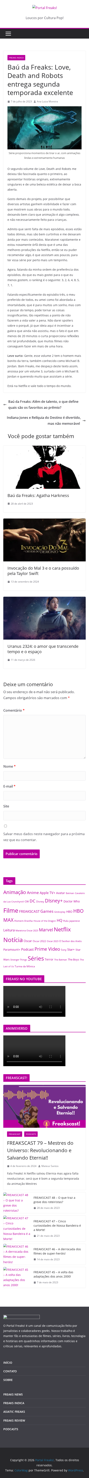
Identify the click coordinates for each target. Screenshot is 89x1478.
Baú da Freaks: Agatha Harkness (38, 495)
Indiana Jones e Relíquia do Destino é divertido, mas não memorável (44, 420)
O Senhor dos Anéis (70, 941)
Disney (40, 901)
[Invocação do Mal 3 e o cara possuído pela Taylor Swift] (44, 521)
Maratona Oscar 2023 (27, 930)
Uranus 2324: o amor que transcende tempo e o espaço (42, 648)
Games (46, 911)
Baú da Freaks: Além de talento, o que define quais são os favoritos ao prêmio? (43, 404)
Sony (63, 949)
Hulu (66, 920)
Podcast (27, 949)
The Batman (60, 959)
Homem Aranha (23, 920)
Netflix (62, 929)
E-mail (9, 786)
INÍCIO (7, 1363)
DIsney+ (54, 900)
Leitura (9, 929)
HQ (59, 920)
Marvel (46, 930)
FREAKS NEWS (13, 1394)
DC (32, 901)
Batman (70, 893)
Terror (49, 959)
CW (27, 901)
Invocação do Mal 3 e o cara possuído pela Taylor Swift (43, 570)
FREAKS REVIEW (14, 1420)
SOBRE (8, 1380)
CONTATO (10, 1371)
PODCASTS (31, 1134)
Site (6, 806)
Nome (9, 766)
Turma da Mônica (25, 966)
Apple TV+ (47, 893)
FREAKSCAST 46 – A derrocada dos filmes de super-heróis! (57, 1251)
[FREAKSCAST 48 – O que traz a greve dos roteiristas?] (16, 1202)
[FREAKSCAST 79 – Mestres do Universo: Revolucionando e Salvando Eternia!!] (44, 1106)
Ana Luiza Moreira (47, 101)
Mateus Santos (50, 1166)
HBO (69, 912)
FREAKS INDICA (16, 57)
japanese (74, 920)
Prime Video (47, 949)
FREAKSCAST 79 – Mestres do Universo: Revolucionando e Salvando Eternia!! (40, 1150)
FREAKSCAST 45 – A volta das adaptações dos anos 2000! (53, 1274)
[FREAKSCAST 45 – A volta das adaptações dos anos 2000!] (16, 1277)
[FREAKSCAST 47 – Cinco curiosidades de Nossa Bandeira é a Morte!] (16, 1228)
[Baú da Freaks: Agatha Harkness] (44, 448)
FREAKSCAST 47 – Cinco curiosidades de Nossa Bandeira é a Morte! (57, 1225)
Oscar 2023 (52, 941)
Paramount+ (11, 949)
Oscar (28, 941)
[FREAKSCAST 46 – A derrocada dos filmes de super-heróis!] (16, 1254)
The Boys (73, 959)
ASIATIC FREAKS (14, 1412)
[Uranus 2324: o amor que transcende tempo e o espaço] (44, 599)
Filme (10, 910)
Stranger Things (18, 959)
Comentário (14, 710)
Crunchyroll (17, 901)
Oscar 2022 (39, 941)
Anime (33, 892)
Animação (14, 892)
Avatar (60, 893)
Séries (36, 958)
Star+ (71, 949)
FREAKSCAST (29, 911)
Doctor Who (72, 901)
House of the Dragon (45, 920)
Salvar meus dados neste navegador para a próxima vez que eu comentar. (44, 837)
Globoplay (59, 911)
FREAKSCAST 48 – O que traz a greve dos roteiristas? (54, 1200)
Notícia (13, 940)
